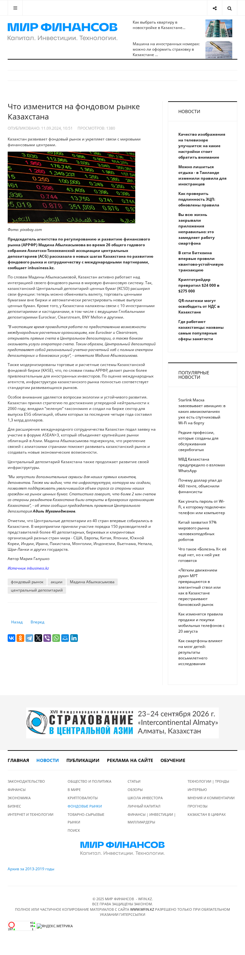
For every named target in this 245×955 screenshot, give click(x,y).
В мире (74, 789)
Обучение (172, 760)
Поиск (74, 830)
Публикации (83, 760)
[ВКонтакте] (11, 638)
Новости (47, 760)
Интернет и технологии (30, 814)
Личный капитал (144, 806)
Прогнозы (197, 806)
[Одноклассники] (20, 638)
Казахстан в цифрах (207, 814)
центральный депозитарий (37, 590)
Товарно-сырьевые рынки (86, 818)
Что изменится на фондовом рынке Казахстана (74, 111)
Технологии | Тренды (208, 781)
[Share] (214, 7)
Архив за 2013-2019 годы (31, 869)
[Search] (229, 7)
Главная (18, 760)
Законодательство (26, 781)
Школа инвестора (145, 797)
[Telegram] (29, 638)
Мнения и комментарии (211, 797)
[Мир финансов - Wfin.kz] (62, 32)
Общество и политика (89, 781)
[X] (38, 638)
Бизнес (14, 806)
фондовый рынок (27, 582)
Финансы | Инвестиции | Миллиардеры (152, 818)
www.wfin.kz (142, 909)
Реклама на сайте (130, 760)
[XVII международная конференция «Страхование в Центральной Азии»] (122, 722)
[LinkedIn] (74, 638)
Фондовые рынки (85, 806)
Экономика (19, 797)
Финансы (17, 789)
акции (57, 582)
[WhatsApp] (56, 638)
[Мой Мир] (65, 638)
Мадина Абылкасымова (92, 582)
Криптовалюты (83, 797)
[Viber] (47, 638)
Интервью (197, 789)
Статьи (134, 781)
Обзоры (135, 789)
